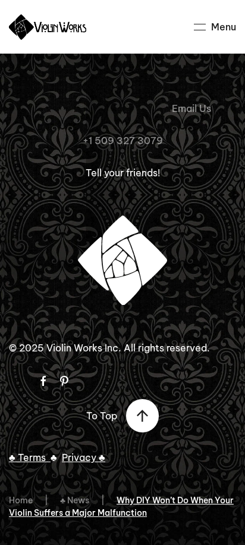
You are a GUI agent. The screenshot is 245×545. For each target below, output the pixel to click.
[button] (215, 27)
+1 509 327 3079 (123, 141)
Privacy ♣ (83, 457)
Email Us (191, 108)
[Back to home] (49, 27)
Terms (34, 457)
